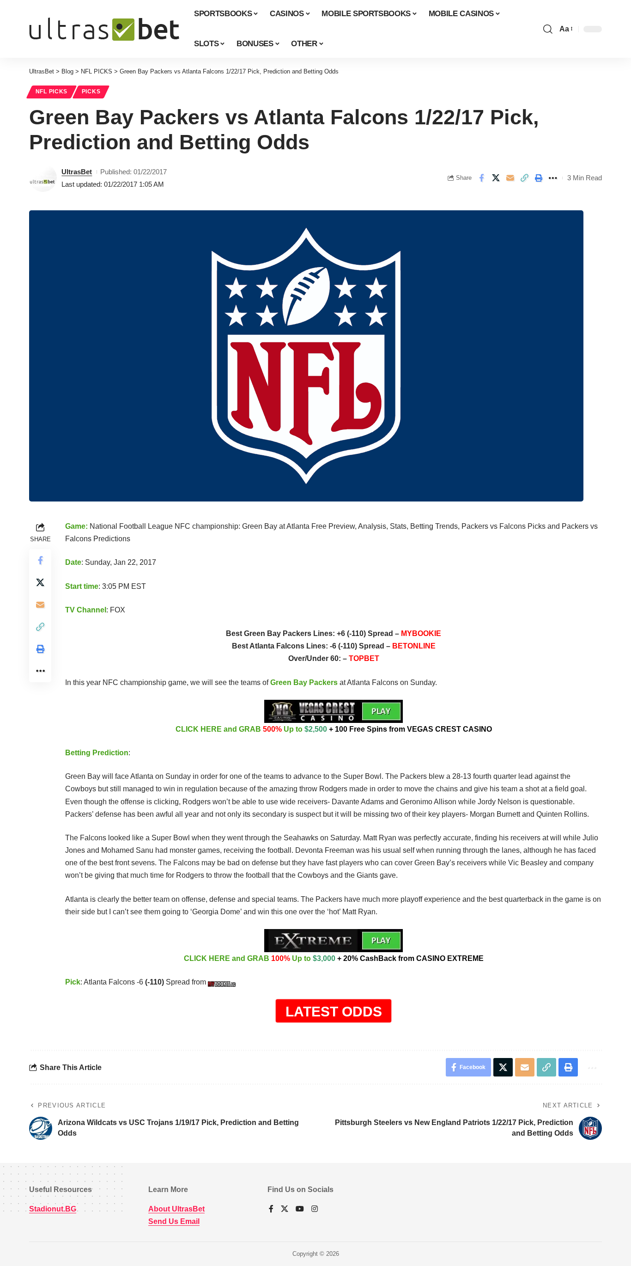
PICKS (91, 91)
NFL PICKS (51, 91)
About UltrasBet (176, 1209)
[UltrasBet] (104, 29)
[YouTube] (299, 1209)
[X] (284, 1209)
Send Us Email (174, 1221)
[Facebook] (271, 1209)
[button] (547, 29)
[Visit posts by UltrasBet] (43, 178)
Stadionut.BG (52, 1209)
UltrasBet (76, 172)
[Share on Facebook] (481, 178)
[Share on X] (495, 178)
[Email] (510, 178)
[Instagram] (314, 1209)
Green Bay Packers (304, 682)
